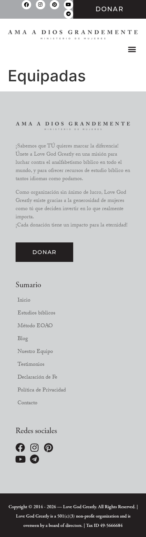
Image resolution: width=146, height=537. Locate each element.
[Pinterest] (54, 4)
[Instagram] (40, 4)
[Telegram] (68, 14)
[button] (131, 49)
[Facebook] (26, 4)
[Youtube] (68, 4)
